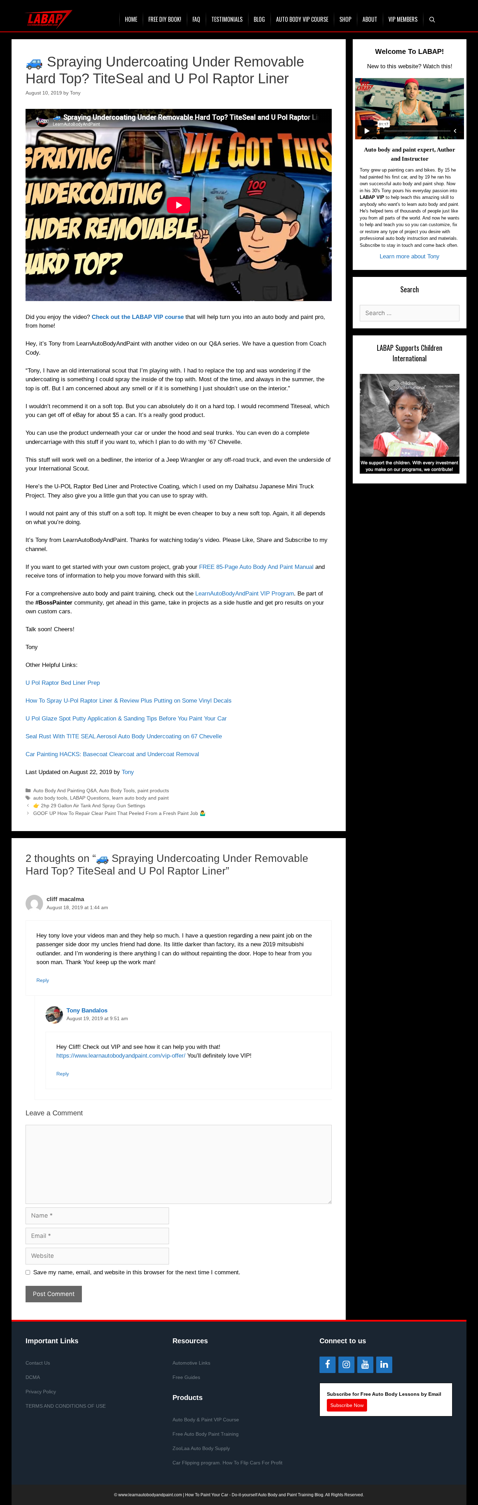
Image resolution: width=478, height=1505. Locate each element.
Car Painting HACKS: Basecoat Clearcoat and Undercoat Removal (112, 754)
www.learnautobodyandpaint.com (150, 1494)
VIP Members (402, 19)
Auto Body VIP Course (302, 19)
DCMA (33, 1377)
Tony (128, 772)
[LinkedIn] (384, 1365)
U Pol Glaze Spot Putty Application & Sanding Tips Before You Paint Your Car (126, 718)
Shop (345, 19)
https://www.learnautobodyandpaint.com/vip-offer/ (120, 1055)
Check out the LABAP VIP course (138, 317)
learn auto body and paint (140, 798)
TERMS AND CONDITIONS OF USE (66, 1406)
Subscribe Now (347, 1405)
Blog (259, 19)
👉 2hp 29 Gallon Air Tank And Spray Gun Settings (89, 805)
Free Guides (186, 1377)
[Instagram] (346, 1365)
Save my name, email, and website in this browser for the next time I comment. (136, 1272)
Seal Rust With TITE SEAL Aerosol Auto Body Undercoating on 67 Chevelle (124, 736)
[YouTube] (365, 1365)
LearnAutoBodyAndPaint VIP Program (244, 593)
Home (131, 19)
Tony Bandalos (86, 1010)
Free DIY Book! (164, 19)
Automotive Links (191, 1363)
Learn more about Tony (410, 256)
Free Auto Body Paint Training (206, 1434)
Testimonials (226, 19)
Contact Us (38, 1363)
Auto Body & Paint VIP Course (206, 1419)
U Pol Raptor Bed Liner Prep (63, 683)
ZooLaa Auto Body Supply (201, 1448)
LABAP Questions (89, 798)
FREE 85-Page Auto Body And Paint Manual (257, 567)
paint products (153, 790)
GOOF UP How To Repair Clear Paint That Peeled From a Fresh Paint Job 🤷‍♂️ (119, 813)
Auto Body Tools (117, 790)
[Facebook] (327, 1365)
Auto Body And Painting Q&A (65, 790)
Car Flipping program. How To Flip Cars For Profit (227, 1462)
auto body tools (50, 798)
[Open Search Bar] (432, 19)
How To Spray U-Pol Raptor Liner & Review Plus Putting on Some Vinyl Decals (129, 700)
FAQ (196, 19)
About (370, 19)
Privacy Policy (41, 1391)
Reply (42, 980)
